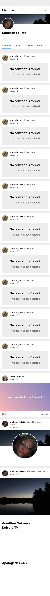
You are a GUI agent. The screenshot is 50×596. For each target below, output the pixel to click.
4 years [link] (12, 379)
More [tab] (39, 45)
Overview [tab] (6, 45)
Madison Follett (17, 422)
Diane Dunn (15, 376)
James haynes (16, 56)
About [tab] (18, 45)
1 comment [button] (43, 414)
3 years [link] (12, 59)
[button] (4, 414)
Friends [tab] (29, 45)
